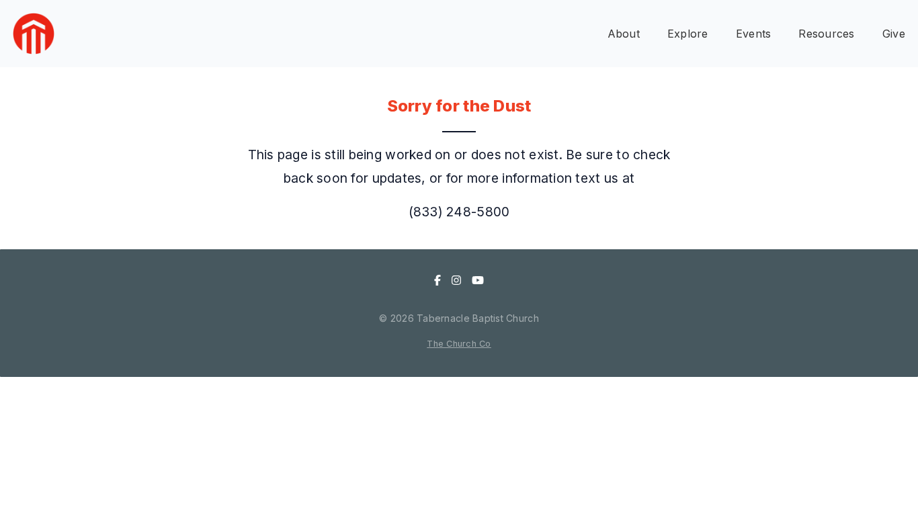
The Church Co (459, 344)
